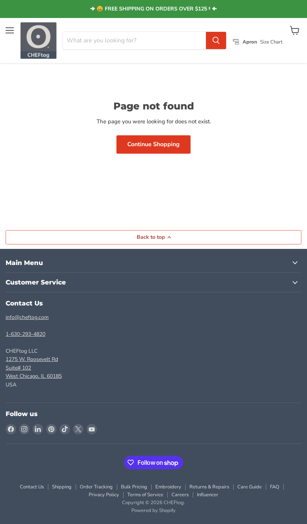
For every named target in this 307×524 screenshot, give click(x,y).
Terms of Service (145, 494)
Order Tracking (96, 487)
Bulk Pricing (134, 487)
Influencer (207, 494)
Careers (180, 494)
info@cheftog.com (27, 317)
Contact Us (32, 487)
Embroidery (168, 487)
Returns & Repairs (209, 487)
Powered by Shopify (153, 510)
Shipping (62, 487)
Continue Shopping (153, 144)
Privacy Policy (104, 494)
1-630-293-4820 (25, 334)
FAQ (274, 487)
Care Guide (249, 487)
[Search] (216, 40)
